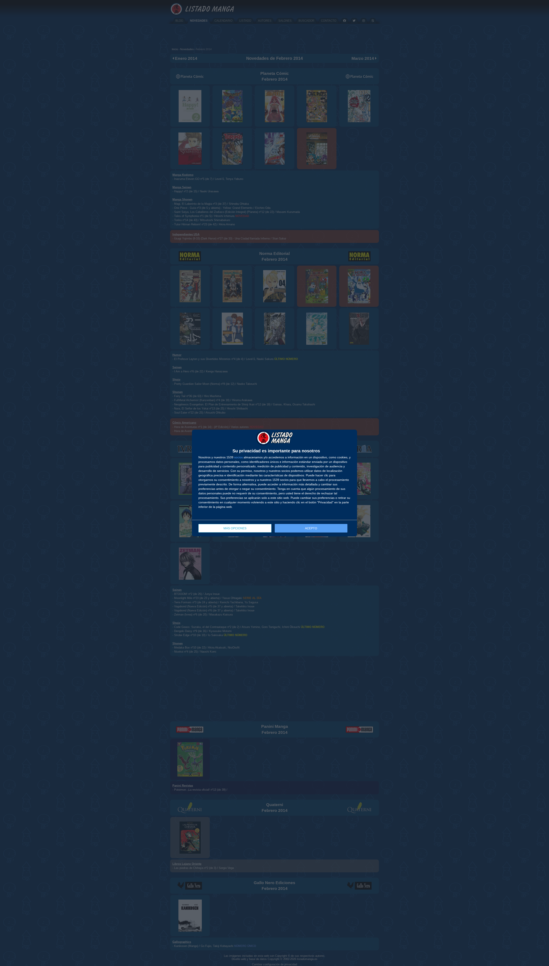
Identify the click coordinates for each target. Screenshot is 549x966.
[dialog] (274, 483)
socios (238, 457)
